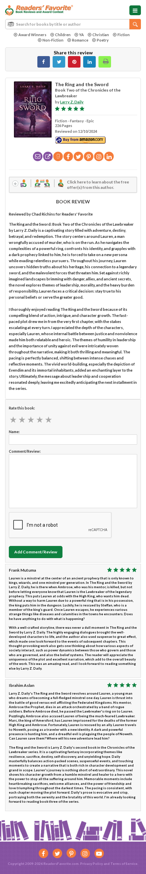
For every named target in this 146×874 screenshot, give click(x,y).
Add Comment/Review (35, 551)
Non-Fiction (52, 40)
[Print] (104, 62)
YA (81, 34)
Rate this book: (22, 408)
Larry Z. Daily (72, 102)
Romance (80, 40)
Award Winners (32, 34)
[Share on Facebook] (43, 62)
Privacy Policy (91, 863)
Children (63, 34)
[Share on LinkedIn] (89, 62)
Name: (14, 431)
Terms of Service (124, 863)
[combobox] (73, 24)
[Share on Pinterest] (74, 62)
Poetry (103, 40)
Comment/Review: (25, 451)
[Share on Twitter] (59, 62)
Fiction (123, 34)
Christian (100, 34)
